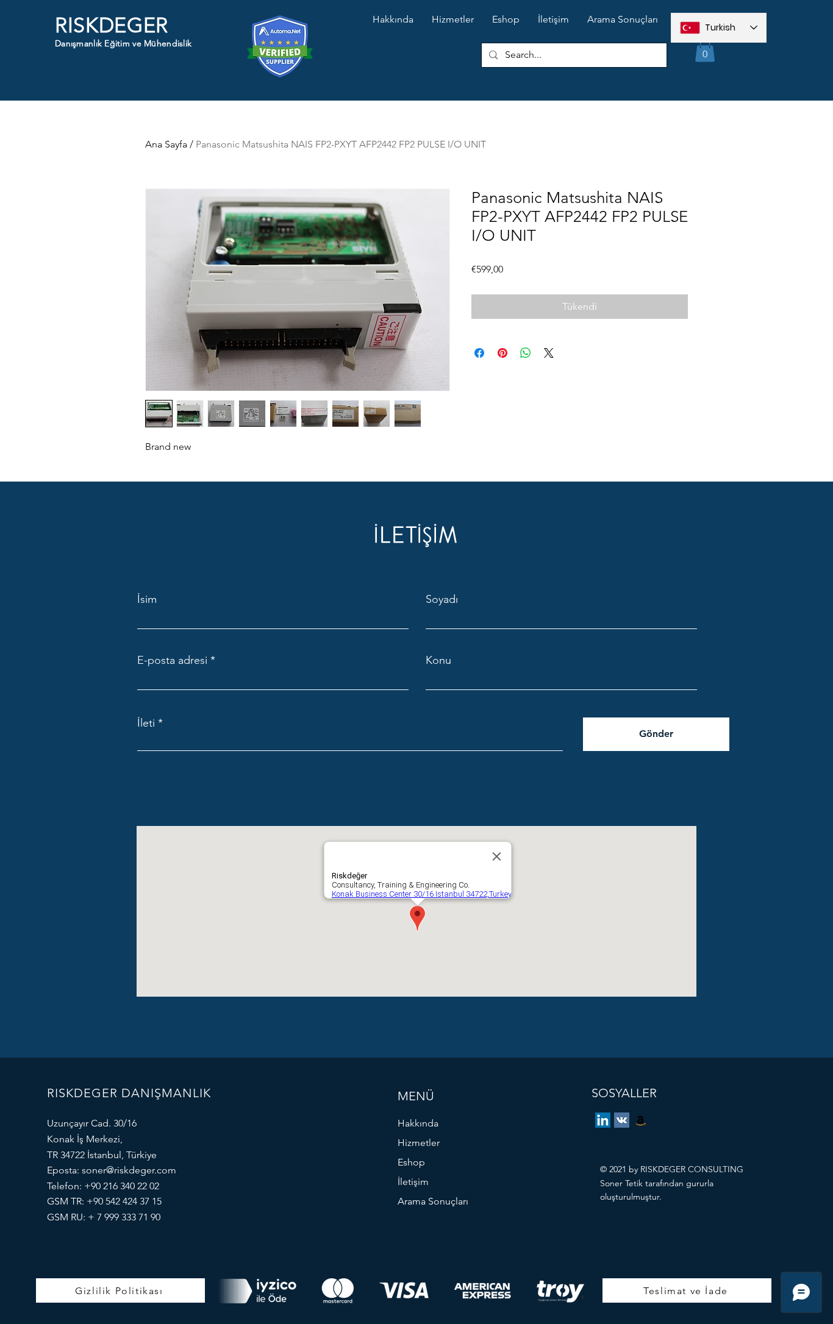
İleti (146, 722)
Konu (438, 660)
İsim (147, 599)
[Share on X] (549, 353)
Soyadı (442, 599)
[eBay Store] (640, 1120)
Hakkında (418, 1123)
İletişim (413, 1181)
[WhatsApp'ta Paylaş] (525, 353)
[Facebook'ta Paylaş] (479, 353)
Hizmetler (419, 1142)
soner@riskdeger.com (129, 1170)
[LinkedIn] (602, 1120)
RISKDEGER (111, 25)
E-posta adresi (172, 660)
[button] (705, 49)
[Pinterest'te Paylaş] (502, 353)
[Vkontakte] (621, 1120)
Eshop (411, 1162)
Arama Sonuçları (433, 1201)
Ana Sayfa (166, 144)
